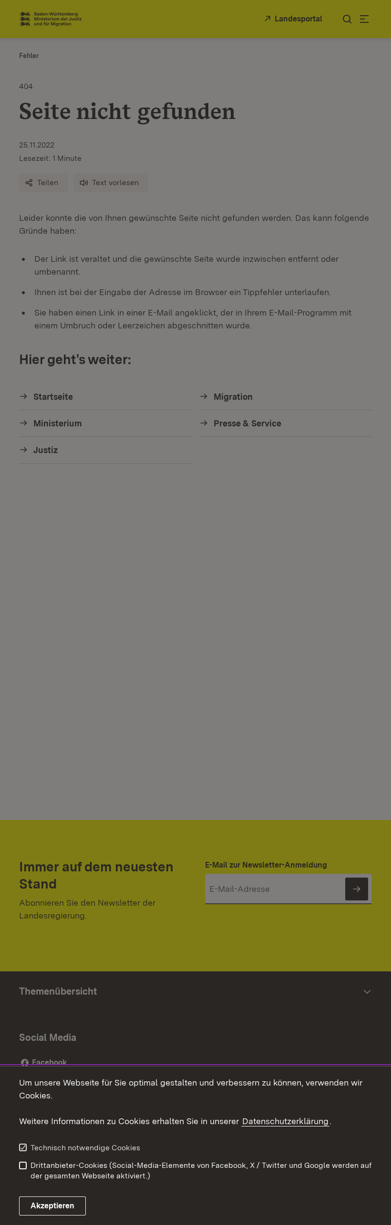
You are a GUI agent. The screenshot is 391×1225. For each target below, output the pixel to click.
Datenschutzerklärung (285, 1121)
